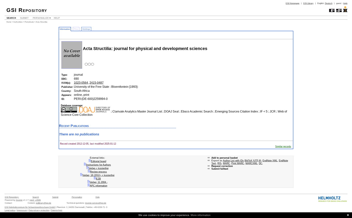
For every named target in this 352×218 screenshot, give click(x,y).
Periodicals (29, 22)
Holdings (86, 29)
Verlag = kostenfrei (99, 168)
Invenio (19, 200)
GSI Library (308, 3)
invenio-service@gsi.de (95, 203)
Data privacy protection (39, 210)
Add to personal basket (224, 157)
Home (8, 22)
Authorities (17, 22)
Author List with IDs (233, 160)
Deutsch (328, 3)
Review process (98, 171)
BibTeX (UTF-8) (253, 160)
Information (65, 29)
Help (57, 18)
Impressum (22, 210)
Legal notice (10, 210)
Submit (24, 18)
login (345, 3)
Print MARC (237, 163)
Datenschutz (56, 210)
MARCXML (251, 163)
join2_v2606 (35, 200)
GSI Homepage (292, 3)
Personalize (41, 18)
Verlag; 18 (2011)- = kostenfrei (98, 175)
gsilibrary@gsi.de (43, 203)
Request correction (222, 166)
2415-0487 (96, 82)
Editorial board (98, 161)
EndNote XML (270, 160)
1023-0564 (81, 82)
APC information (98, 185)
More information (200, 215)
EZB (98, 178)
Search (11, 18)
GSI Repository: (12, 197)
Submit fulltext (219, 168)
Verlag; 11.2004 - (98, 182)
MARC (226, 163)
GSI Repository (26, 10)
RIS (219, 163)
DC (260, 163)
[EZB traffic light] (89, 64)
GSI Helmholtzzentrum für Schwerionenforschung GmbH (30, 207)
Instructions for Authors (98, 164)
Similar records (283, 146)
